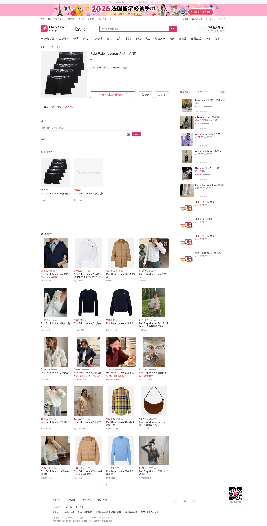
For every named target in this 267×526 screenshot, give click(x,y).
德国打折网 (116, 512)
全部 (222, 91)
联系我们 (198, 18)
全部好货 (64, 38)
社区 (112, 18)
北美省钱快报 (68, 512)
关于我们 (56, 499)
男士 (147, 38)
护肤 (75, 38)
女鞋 (119, 38)
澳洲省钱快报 (131, 512)
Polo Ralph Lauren (100, 67)
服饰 (109, 38)
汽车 (208, 38)
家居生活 (196, 38)
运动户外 (160, 38)
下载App (211, 19)
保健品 (182, 38)
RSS (193, 501)
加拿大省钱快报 (85, 512)
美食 (172, 38)
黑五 (143, 512)
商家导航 (102, 18)
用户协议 (68, 506)
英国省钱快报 (102, 512)
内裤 (125, 67)
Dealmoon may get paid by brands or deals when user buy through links (82, 520)
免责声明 (87, 499)
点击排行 (91, 18)
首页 (42, 18)
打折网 (54, 28)
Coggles (115, 67)
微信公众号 (184, 501)
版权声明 (102, 499)
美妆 (85, 38)
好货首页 (49, 38)
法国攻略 (71, 18)
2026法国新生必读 (56, 18)
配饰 (128, 38)
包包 (138, 38)
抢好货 (81, 18)
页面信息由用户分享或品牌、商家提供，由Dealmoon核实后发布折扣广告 (82, 517)
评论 (137, 134)
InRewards (154, 512)
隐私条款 (80, 506)
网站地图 (56, 506)
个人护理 (97, 38)
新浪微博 (175, 501)
